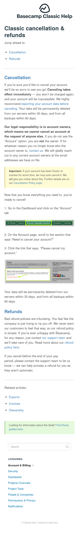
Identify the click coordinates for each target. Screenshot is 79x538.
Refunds (14, 58)
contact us (36, 150)
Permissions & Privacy (22, 500)
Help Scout (53, 522)
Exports (14, 397)
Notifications (15, 506)
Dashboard (14, 477)
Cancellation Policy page (28, 183)
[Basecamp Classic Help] (39, 10)
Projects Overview (19, 483)
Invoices (14, 403)
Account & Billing (19, 465)
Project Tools (16, 488)
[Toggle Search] (67, 446)
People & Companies (20, 494)
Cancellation (17, 52)
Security (13, 471)
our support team (53, 337)
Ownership (16, 410)
